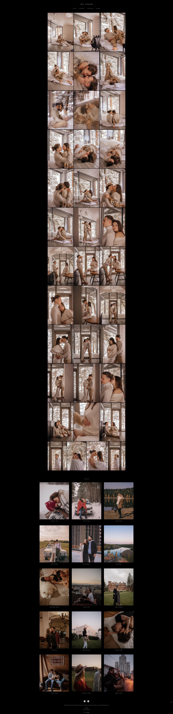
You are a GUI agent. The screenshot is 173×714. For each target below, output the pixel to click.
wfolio (88, 712)
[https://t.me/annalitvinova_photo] (88, 701)
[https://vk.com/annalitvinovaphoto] (84, 701)
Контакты (98, 8)
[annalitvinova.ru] (86, 4)
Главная (74, 8)
